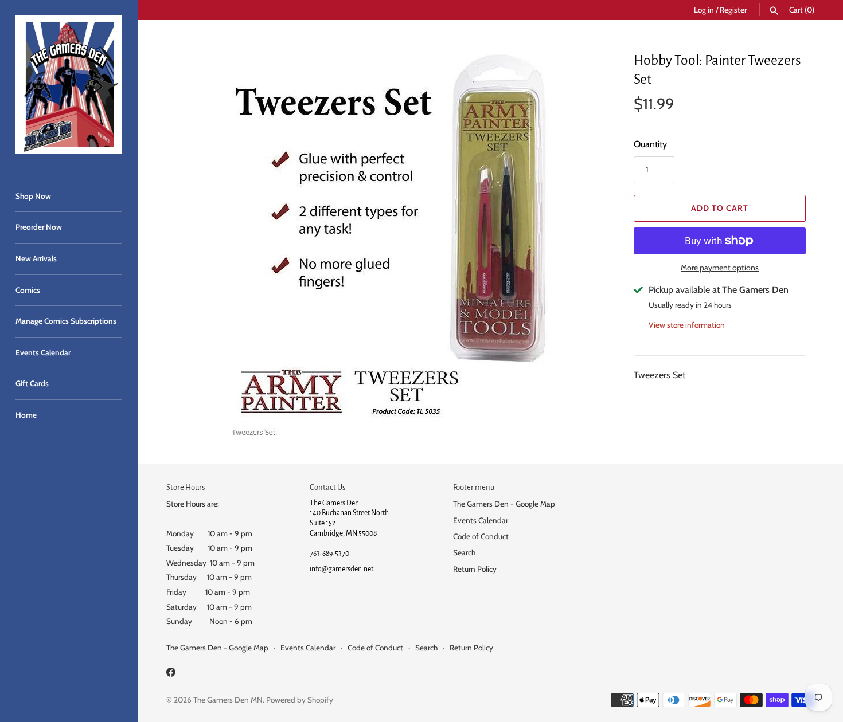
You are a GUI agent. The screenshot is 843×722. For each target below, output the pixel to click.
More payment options (720, 267)
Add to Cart (719, 208)
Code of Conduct (481, 536)
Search (464, 552)
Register (733, 9)
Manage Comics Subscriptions (65, 320)
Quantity (650, 144)
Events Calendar (43, 352)
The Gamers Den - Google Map (504, 503)
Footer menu (473, 487)
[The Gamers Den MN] (69, 84)
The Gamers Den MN (228, 699)
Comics (27, 290)
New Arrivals (36, 258)
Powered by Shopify (299, 699)
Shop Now (33, 196)
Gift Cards (32, 383)
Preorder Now (38, 226)
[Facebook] (170, 674)
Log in (704, 9)
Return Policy (475, 569)
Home (26, 414)
